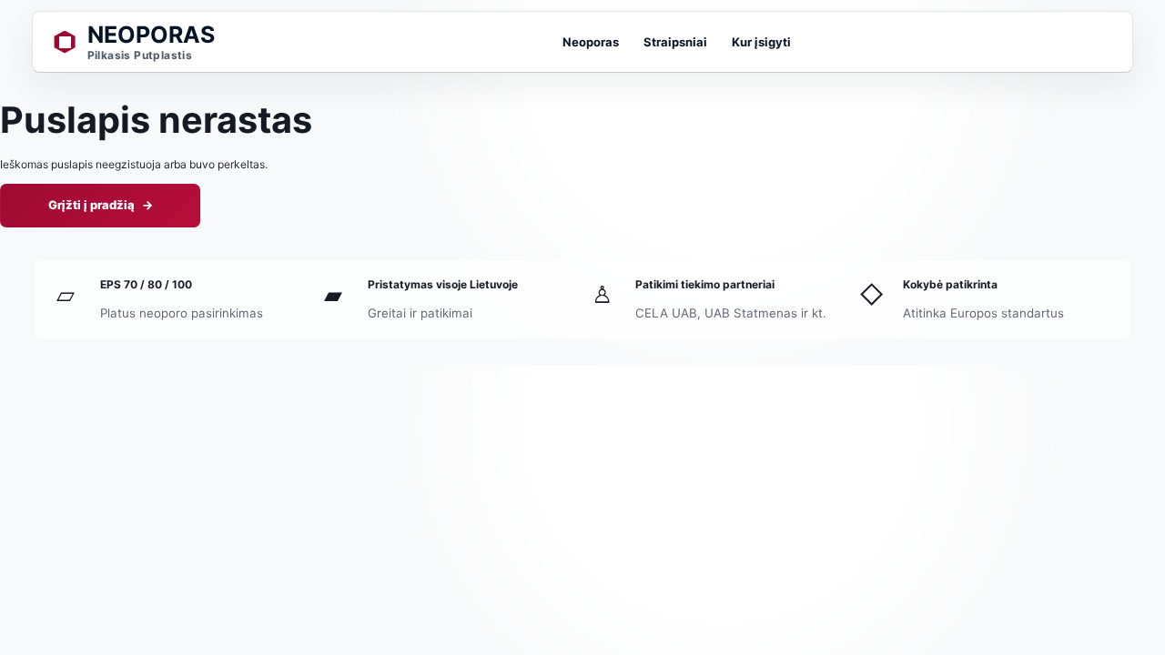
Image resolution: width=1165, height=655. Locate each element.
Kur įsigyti (761, 42)
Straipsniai (675, 42)
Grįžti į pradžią (100, 204)
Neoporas (590, 42)
